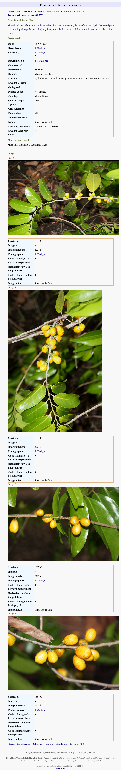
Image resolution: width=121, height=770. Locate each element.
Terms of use (60, 768)
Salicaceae (37, 11)
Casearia (49, 11)
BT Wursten (41, 60)
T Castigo (40, 48)
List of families (23, 11)
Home (11, 11)
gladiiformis (61, 11)
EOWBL (39, 69)
